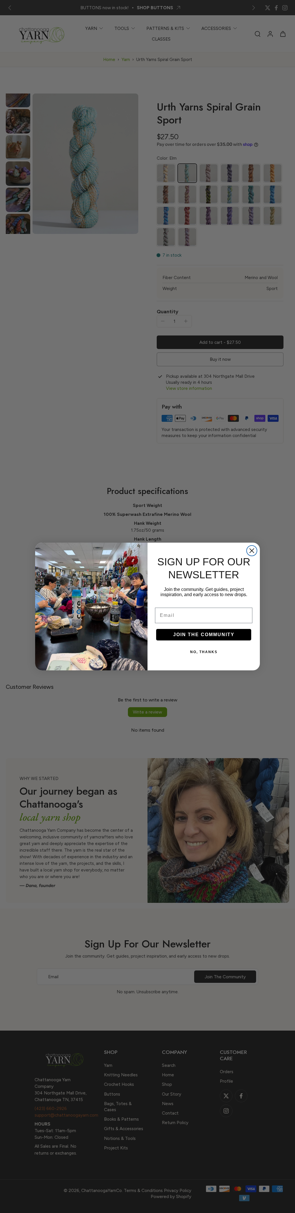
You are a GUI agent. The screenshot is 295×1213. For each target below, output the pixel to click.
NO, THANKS (204, 652)
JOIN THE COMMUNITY (204, 634)
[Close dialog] (252, 551)
